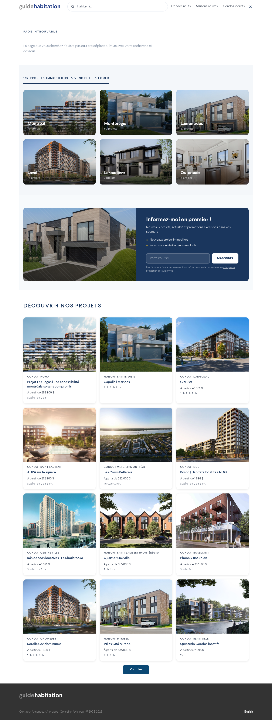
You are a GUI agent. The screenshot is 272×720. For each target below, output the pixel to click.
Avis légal (78, 711)
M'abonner (225, 258)
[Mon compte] (250, 6)
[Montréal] (59, 112)
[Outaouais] (212, 162)
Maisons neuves (207, 6)
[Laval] (59, 162)
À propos (52, 711)
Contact (24, 711)
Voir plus (136, 669)
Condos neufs (181, 6)
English (248, 711)
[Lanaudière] (136, 162)
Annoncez (38, 711)
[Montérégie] (136, 112)
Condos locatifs (234, 6)
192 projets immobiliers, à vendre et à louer (66, 78)
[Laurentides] (212, 112)
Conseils (65, 711)
